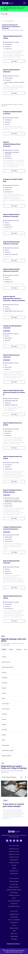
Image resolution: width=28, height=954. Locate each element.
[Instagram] (14, 840)
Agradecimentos (14, 914)
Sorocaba (4, 729)
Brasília (4, 735)
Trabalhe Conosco (14, 928)
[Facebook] (10, 840)
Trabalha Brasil (14, 936)
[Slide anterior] (21, 777)
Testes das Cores (14, 870)
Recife (3, 740)
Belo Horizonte (6, 662)
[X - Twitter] (17, 840)
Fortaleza (4, 714)
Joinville (4, 672)
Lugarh (14, 930)
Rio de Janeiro (6, 709)
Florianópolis (5, 745)
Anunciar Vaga (14, 884)
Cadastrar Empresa (14, 887)
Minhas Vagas (14, 892)
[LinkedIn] (7, 840)
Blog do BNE (14, 917)
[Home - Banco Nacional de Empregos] (8, 3)
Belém (4, 698)
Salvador (4, 688)
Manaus (4, 719)
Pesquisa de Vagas (14, 862)
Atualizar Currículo (14, 848)
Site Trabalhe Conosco (14, 906)
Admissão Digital (14, 881)
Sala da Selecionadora (14, 901)
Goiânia (4, 693)
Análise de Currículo (14, 854)
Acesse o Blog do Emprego (9, 777)
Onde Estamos (14, 922)
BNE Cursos (14, 933)
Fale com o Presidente (14, 919)
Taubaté (4, 724)
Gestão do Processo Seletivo (14, 889)
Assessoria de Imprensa (13, 943)
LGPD (14, 925)
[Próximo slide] (25, 777)
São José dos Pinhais (7, 667)
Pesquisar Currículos (14, 895)
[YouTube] (21, 840)
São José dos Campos (8, 750)
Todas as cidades (6, 755)
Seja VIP (14, 868)
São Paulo (4, 682)
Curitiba (4, 656)
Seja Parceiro (14, 903)
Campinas (4, 677)
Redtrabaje (14, 939)
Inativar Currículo (14, 857)
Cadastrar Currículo (14, 851)
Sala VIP (14, 865)
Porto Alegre (5, 703)
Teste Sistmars (14, 873)
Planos (14, 898)
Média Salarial (14, 859)
